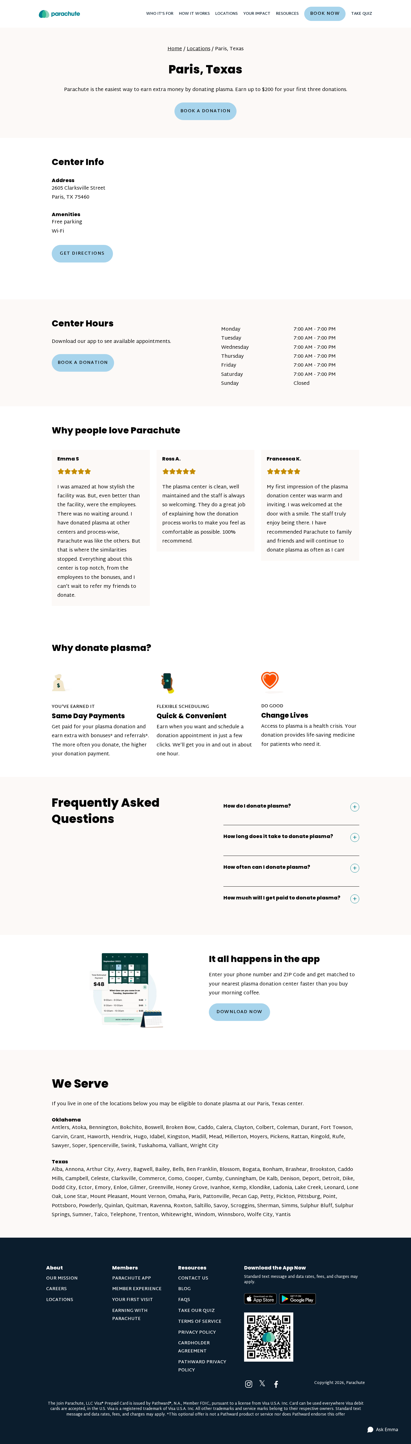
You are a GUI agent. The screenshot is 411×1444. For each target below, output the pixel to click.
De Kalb (268, 1178)
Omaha (177, 1196)
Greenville (161, 1187)
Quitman (136, 1206)
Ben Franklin (201, 1169)
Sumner (81, 1214)
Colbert (265, 1127)
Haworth (98, 1137)
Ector (85, 1187)
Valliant (178, 1146)
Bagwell (142, 1169)
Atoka (79, 1127)
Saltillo (202, 1206)
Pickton (285, 1196)
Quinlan (113, 1206)
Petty (266, 1196)
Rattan (299, 1137)
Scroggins (242, 1206)
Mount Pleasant (109, 1196)
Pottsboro (64, 1206)
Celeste (99, 1178)
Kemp (239, 1187)
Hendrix (121, 1137)
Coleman (287, 1127)
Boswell (154, 1127)
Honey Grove (191, 1187)
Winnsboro (231, 1214)
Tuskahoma (152, 1146)
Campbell (76, 1178)
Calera (224, 1127)
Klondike (259, 1187)
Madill (199, 1137)
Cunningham (240, 1178)
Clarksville (123, 1178)
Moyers (258, 1137)
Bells (178, 1169)
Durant (309, 1127)
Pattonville (216, 1196)
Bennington (103, 1127)
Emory (103, 1187)
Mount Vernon (148, 1196)
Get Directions (82, 254)
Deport (310, 1178)
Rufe (338, 1137)
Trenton (148, 1214)
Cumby (214, 1178)
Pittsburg (308, 1196)
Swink (128, 1146)
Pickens (279, 1137)
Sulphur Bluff (316, 1206)
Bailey (162, 1169)
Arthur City (100, 1169)
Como (175, 1178)
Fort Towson (336, 1127)
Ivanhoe (220, 1187)
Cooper (194, 1178)
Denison (289, 1178)
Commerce (152, 1178)
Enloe (120, 1187)
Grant (77, 1137)
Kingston (178, 1137)
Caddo (205, 1127)
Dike (347, 1178)
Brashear (296, 1169)
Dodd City (64, 1187)
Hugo (140, 1137)
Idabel (157, 1137)
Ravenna (160, 1206)
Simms (289, 1206)
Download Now (239, 1012)
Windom (205, 1214)
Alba (57, 1169)
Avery (124, 1169)
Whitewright (176, 1214)
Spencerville (103, 1146)
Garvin (60, 1137)
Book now (325, 14)
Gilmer (138, 1187)
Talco (100, 1214)
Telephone (123, 1214)
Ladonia (282, 1187)
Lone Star (75, 1196)
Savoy (221, 1206)
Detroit (331, 1178)
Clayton (243, 1127)
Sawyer (60, 1146)
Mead (215, 1137)
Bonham (273, 1169)
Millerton (236, 1137)
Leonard (334, 1187)
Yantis (282, 1214)
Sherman (268, 1206)
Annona (74, 1169)
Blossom (229, 1169)
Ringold (320, 1137)
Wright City (204, 1146)
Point (329, 1196)
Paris (194, 1196)
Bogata (251, 1169)
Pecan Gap (245, 1196)
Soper (79, 1146)
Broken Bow (180, 1127)
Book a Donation (205, 111)
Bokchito (131, 1127)
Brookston (322, 1169)
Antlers (60, 1127)
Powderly (90, 1206)
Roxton (183, 1206)
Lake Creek (308, 1187)
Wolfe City (260, 1214)
